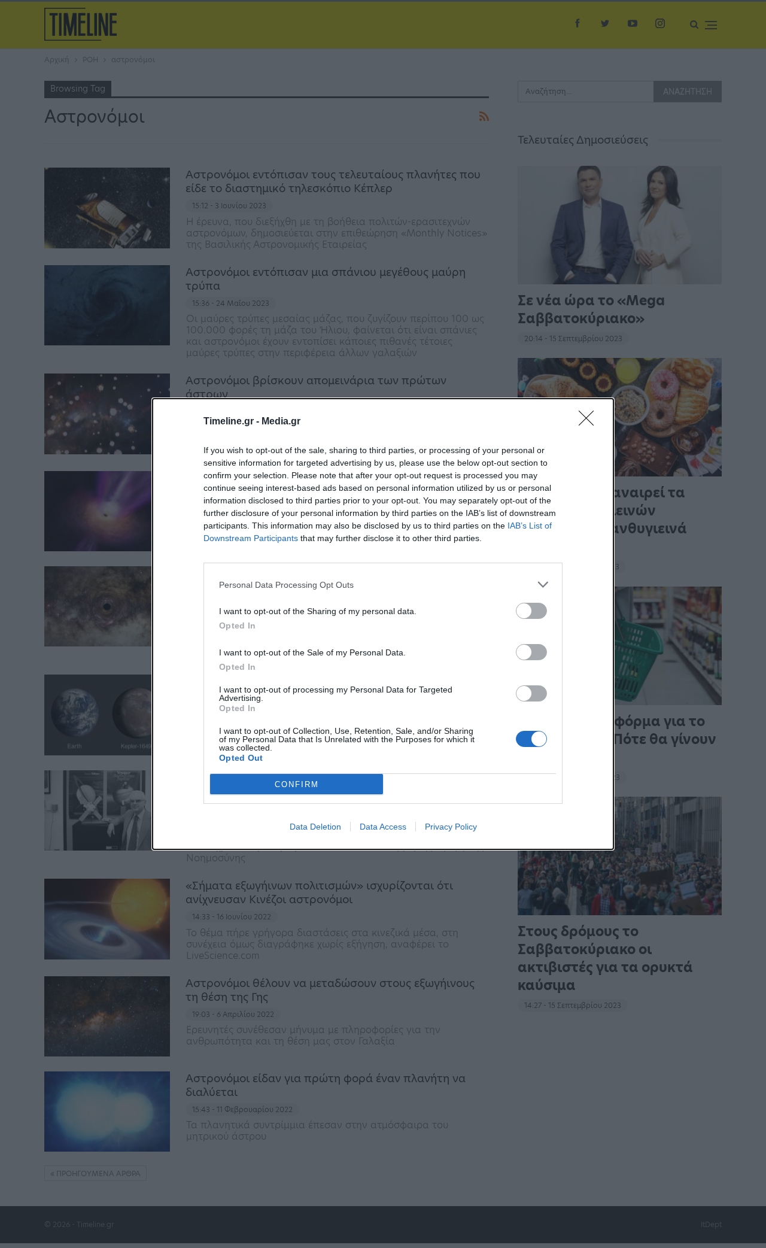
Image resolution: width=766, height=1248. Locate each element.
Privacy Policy (451, 826)
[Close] (590, 422)
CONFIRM (297, 784)
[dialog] (383, 624)
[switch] (531, 611)
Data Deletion (315, 826)
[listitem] (383, 584)
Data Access (383, 826)
